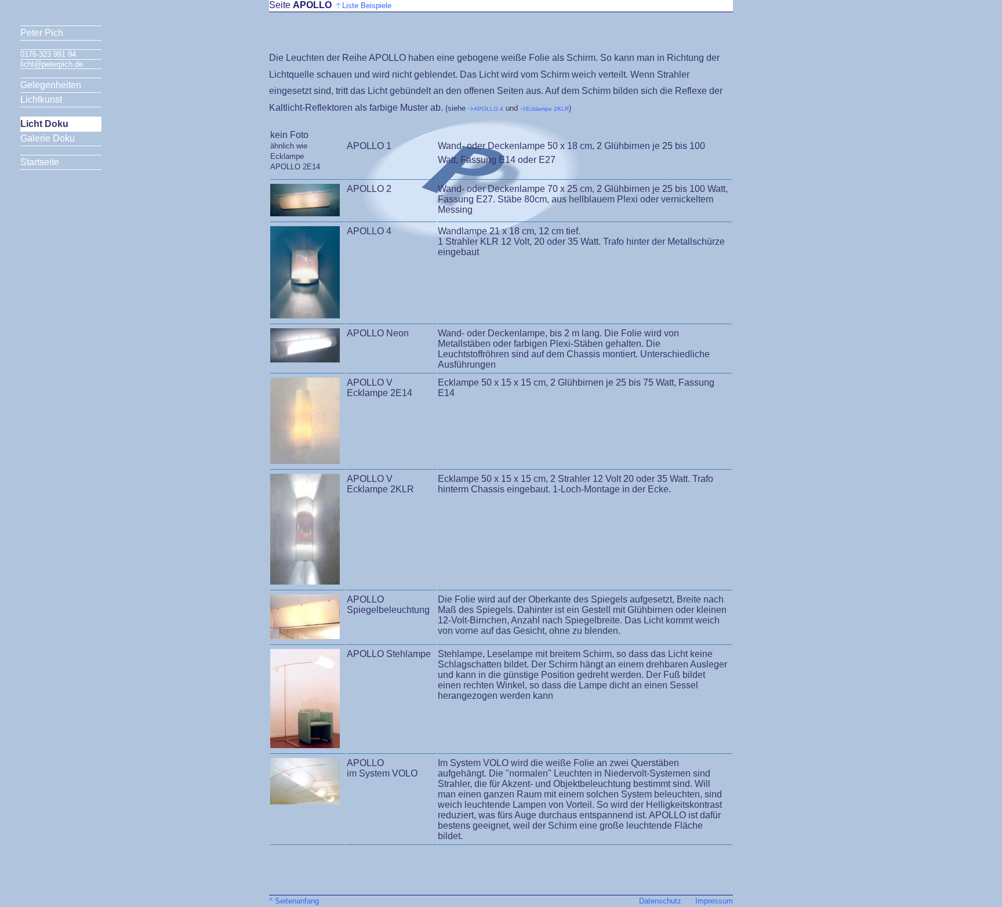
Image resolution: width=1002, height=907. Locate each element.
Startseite (39, 162)
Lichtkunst (41, 99)
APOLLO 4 (488, 109)
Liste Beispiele (368, 5)
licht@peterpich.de (51, 64)
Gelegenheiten (50, 85)
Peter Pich (41, 33)
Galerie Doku (47, 138)
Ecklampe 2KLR (547, 109)
